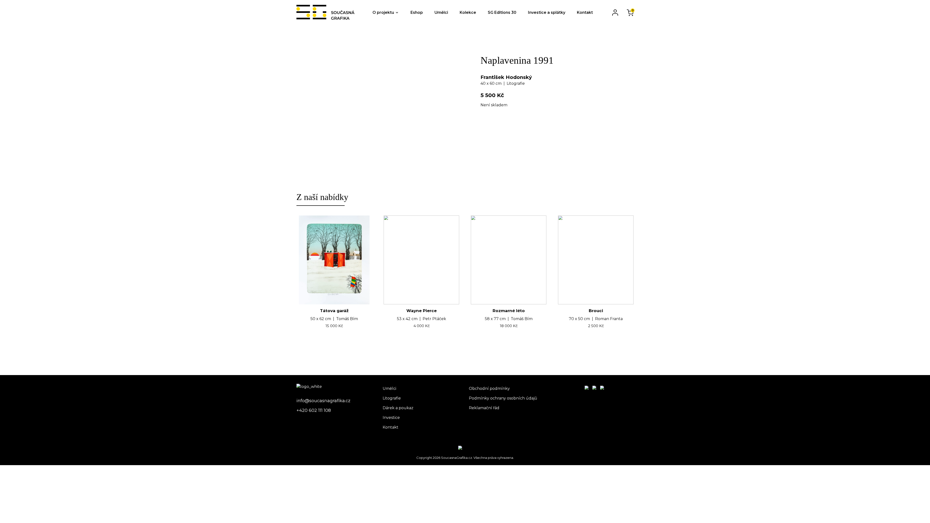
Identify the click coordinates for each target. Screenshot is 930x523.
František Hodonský (506, 77)
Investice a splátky (546, 12)
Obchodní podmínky (489, 388)
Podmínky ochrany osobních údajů (503, 398)
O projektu (383, 12)
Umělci (441, 12)
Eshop (417, 12)
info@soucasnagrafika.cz (323, 400)
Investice (391, 417)
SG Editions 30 (502, 12)
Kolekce (468, 12)
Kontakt (585, 12)
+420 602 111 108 (313, 410)
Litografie (392, 398)
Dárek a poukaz (398, 408)
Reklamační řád (484, 408)
